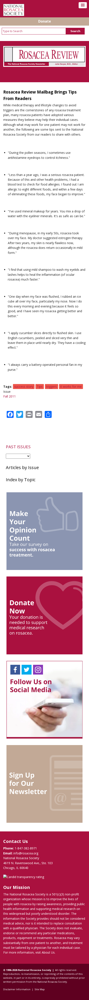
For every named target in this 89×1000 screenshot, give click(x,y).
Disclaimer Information (16, 989)
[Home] (13, 15)
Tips (40, 386)
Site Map (40, 989)
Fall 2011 (9, 396)
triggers (51, 386)
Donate (44, 21)
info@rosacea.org (25, 853)
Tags (7, 386)
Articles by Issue (22, 467)
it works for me (71, 386)
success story (23, 386)
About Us (48, 952)
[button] (83, 5)
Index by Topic (20, 480)
